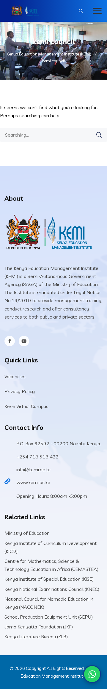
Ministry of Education (27, 533)
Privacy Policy (19, 391)
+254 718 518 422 (37, 457)
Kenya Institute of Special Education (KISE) (49, 579)
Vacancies (15, 376)
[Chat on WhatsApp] (92, 674)
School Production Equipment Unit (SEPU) (48, 617)
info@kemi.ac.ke (33, 469)
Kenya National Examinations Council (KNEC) (51, 589)
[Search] (99, 135)
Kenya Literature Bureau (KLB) (36, 636)
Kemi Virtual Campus (26, 406)
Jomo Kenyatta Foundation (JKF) (38, 627)
